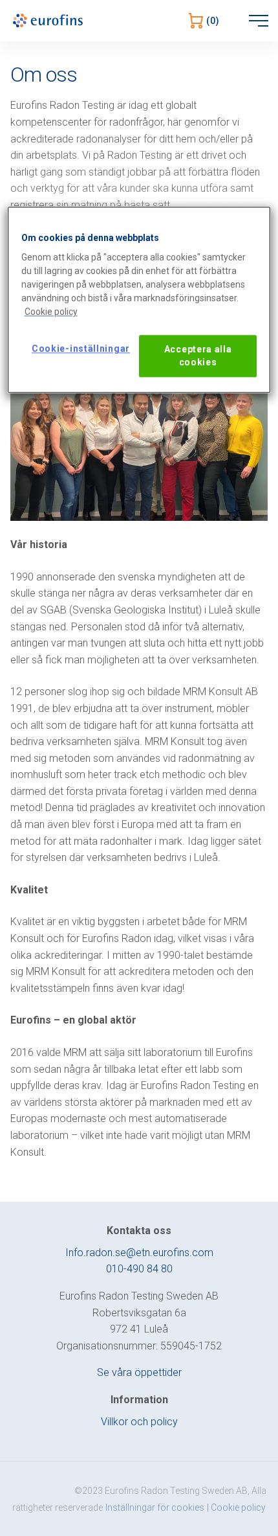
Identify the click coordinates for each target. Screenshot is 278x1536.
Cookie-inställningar (81, 349)
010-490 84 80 (139, 1269)
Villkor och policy (139, 1422)
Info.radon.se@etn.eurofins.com (139, 1252)
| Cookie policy (236, 1507)
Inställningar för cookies (154, 1507)
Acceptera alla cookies (198, 356)
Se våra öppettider (139, 1372)
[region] (139, 300)
